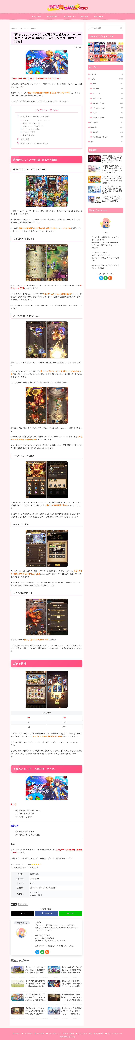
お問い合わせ (69, 1033)
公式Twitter (40, 1033)
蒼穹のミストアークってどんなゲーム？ (36, 120)
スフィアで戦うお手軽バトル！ (33, 126)
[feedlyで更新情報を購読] (42, 952)
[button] (121, 28)
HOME (17, 1033)
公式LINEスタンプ (55, 1033)
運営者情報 (99, 1033)
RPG (14, 904)
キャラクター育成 (29, 132)
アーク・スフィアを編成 (31, 129)
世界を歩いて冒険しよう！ (32, 123)
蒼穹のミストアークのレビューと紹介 (35, 116)
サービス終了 (24, 904)
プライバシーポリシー (115, 1033)
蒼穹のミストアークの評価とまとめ (34, 143)
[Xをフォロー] (37, 952)
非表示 (56, 110)
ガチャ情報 (25, 139)
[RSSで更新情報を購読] (47, 952)
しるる (38, 922)
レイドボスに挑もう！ (30, 135)
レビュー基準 (28, 1033)
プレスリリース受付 (85, 1033)
